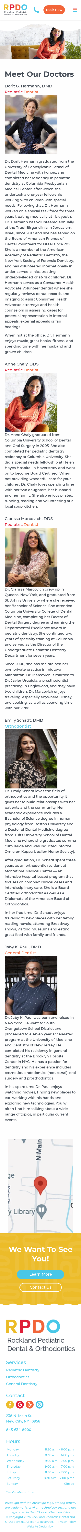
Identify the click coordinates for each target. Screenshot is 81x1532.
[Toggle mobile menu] (75, 10)
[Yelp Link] (30, 1405)
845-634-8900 (18, 1430)
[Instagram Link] (39, 1405)
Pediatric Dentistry (22, 1370)
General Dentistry (21, 1384)
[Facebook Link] (10, 1405)
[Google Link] (20, 1405)
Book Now (54, 9)
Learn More (40, 1274)
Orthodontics (17, 1377)
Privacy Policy (66, 1522)
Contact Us (41, 1287)
